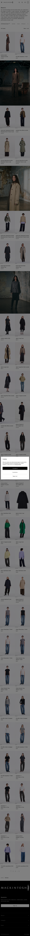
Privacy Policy (18, 464)
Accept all (15, 468)
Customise (14, 472)
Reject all (15, 476)
